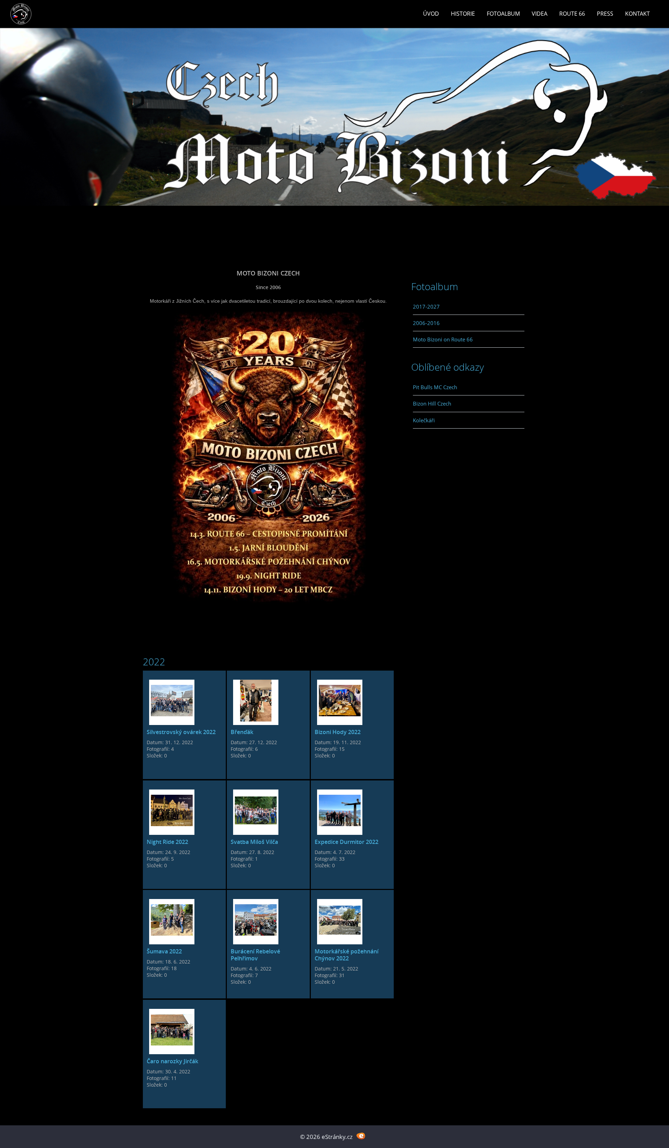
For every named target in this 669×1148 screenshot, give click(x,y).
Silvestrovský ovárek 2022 (181, 732)
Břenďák (242, 732)
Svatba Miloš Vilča (254, 842)
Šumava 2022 (164, 951)
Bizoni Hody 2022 (338, 732)
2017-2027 (426, 306)
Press (605, 13)
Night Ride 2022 (167, 842)
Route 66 (572, 13)
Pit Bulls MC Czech (435, 387)
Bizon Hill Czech (432, 403)
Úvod (431, 13)
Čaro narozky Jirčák (172, 1061)
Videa (539, 13)
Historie (463, 13)
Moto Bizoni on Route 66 (443, 339)
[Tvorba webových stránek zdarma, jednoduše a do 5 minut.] (361, 1136)
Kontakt (637, 13)
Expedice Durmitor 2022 (346, 842)
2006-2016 (426, 322)
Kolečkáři (424, 420)
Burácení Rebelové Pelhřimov (255, 954)
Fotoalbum (503, 13)
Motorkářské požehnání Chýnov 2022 (346, 954)
